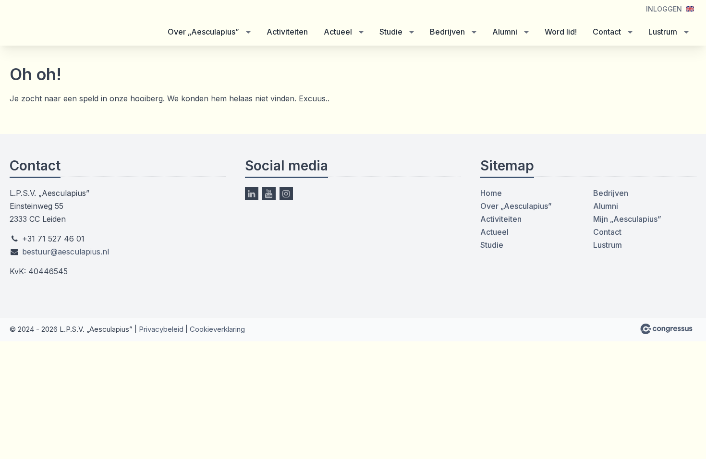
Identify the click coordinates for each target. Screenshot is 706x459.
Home (491, 193)
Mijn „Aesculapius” (627, 219)
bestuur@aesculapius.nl (65, 251)
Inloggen (664, 9)
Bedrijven (447, 31)
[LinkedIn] (251, 193)
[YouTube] (269, 193)
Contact (607, 31)
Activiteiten (287, 31)
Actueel (338, 31)
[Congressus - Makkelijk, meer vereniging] (666, 329)
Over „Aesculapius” (203, 31)
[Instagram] (286, 193)
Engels (690, 9)
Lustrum (662, 31)
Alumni (504, 31)
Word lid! (561, 31)
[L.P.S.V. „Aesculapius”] (67, 24)
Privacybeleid (161, 329)
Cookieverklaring (217, 329)
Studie (390, 31)
